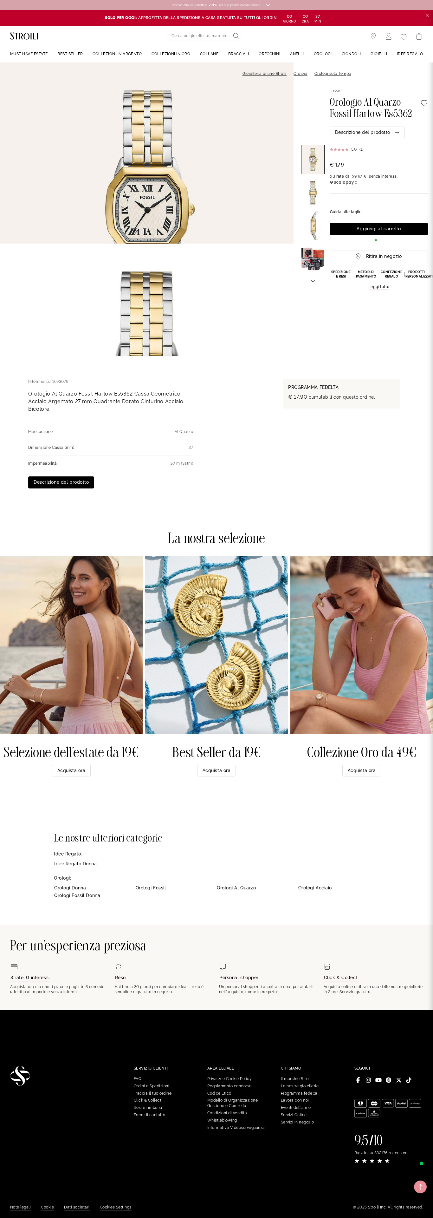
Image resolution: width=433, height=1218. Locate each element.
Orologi (300, 73)
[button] (379, 280)
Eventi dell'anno (296, 1107)
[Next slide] (313, 280)
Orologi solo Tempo (332, 73)
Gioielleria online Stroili (264, 73)
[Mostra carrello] (419, 36)
